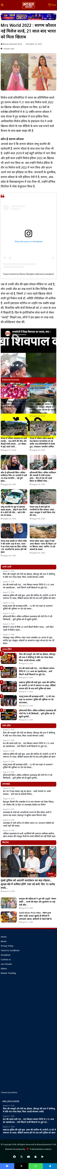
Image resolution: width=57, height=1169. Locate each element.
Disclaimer (6, 955)
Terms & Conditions (10, 950)
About (3, 941)
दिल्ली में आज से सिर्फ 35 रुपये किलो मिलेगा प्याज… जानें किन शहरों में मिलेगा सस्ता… (13, 404)
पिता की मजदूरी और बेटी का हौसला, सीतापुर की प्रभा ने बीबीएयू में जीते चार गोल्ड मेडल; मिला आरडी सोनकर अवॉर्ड (37, 657)
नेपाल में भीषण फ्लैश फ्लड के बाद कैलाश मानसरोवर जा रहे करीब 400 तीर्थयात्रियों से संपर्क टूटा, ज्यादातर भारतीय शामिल (42, 442)
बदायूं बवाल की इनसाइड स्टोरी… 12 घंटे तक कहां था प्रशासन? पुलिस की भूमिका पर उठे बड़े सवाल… (37, 699)
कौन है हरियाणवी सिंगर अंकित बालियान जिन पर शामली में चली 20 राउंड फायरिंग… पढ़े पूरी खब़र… (14, 477)
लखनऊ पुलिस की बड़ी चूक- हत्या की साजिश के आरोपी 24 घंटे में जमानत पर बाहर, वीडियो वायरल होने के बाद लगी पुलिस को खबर (37, 685)
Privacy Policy (7, 946)
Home (4, 937)
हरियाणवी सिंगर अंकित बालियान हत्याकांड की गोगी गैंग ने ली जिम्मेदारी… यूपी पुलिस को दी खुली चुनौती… (37, 713)
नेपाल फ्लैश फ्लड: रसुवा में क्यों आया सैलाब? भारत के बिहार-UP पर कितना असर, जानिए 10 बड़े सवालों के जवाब (43, 545)
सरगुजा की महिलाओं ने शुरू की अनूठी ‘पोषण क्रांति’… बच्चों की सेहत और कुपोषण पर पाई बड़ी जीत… (37, 902)
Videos (4, 969)
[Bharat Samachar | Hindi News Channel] (28, 5)
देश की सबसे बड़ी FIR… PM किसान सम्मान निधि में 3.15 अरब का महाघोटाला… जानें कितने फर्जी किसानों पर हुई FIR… (37, 671)
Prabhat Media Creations (39, 1149)
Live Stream (6, 964)
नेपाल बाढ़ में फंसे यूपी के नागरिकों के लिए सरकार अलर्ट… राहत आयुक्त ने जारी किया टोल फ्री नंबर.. (43, 511)
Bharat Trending (8, 973)
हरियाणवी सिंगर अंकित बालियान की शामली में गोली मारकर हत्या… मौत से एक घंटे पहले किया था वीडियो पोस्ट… (43, 477)
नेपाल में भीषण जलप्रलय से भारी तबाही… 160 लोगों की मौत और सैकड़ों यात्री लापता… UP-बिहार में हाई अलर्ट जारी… (14, 442)
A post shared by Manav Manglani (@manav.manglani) (28, 274)
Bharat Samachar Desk (12, 44)
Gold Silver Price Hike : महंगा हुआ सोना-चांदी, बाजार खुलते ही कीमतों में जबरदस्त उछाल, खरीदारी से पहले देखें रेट (35, 916)
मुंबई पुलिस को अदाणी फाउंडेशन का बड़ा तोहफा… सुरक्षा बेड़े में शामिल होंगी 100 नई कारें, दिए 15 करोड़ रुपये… (28, 884)
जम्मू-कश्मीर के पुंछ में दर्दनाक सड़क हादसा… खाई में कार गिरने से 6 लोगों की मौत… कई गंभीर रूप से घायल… (14, 511)
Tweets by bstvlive (9, 1092)
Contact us (6, 959)
